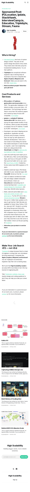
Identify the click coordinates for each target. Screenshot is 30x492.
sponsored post (6, 8)
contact (4, 236)
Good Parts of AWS (12, 163)
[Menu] (28, 2)
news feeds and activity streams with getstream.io (15, 194)
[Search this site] (25, 2)
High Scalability (8, 2)
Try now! (24, 174)
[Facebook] (16, 469)
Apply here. (13, 83)
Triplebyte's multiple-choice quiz (14, 274)
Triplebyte (5, 251)
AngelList (8, 223)
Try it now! (21, 128)
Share (24, 31)
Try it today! (14, 115)
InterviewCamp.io (9, 59)
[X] (13, 469)
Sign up (15, 479)
